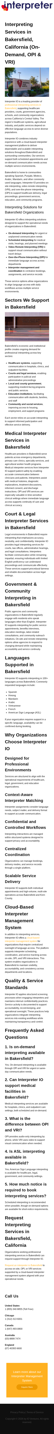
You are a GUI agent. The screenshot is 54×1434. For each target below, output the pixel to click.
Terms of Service (35, 1412)
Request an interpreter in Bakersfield (23, 1265)
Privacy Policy (17, 1412)
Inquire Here (27, 1387)
